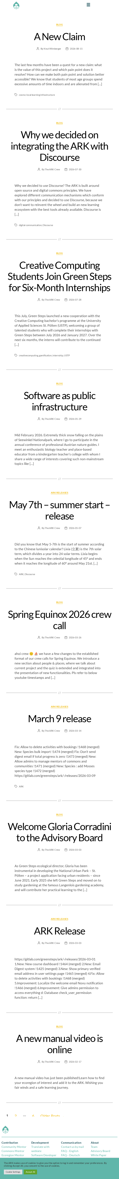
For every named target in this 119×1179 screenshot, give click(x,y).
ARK (21, 574)
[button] (88, 5)
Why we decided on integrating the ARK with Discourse (59, 146)
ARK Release (59, 931)
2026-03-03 (75, 849)
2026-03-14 (75, 730)
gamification (45, 355)
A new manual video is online (59, 1043)
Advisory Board (100, 1151)
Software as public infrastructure (59, 401)
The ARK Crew (52, 169)
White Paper (98, 1155)
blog (59, 24)
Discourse (48, 225)
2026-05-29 (75, 418)
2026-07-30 (75, 169)
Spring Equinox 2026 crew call (59, 619)
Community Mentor (14, 1146)
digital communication (30, 225)
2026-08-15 (76, 48)
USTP (67, 355)
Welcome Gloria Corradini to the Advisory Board (59, 832)
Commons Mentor (13, 1151)
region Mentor (15, 1155)
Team (94, 1146)
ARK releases (59, 492)
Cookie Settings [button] (13, 1172)
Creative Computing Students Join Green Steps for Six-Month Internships (59, 276)
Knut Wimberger (52, 48)
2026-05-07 (75, 527)
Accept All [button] (30, 1172)
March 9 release (59, 718)
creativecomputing (28, 355)
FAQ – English (69, 1151)
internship (58, 355)
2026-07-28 (75, 299)
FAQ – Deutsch (70, 1155)
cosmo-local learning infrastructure (37, 94)
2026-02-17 (75, 1061)
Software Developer (43, 1155)
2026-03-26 (75, 637)
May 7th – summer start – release (59, 510)
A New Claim (59, 36)
